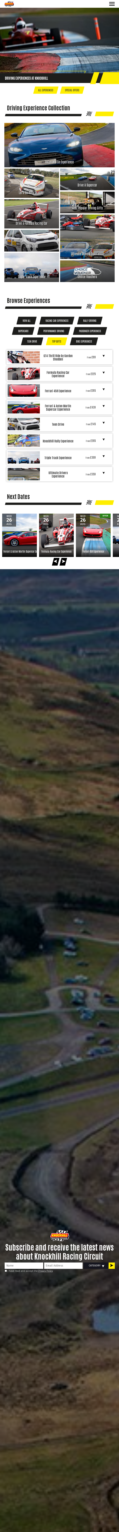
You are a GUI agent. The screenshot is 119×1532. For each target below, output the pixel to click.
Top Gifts (56, 341)
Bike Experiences (84, 341)
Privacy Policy (45, 1270)
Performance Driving (53, 330)
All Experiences (45, 90)
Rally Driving (89, 320)
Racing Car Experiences (57, 320)
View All (27, 320)
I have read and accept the (30, 1270)
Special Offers (72, 90)
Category (94, 1265)
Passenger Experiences (90, 330)
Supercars (23, 330)
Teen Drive (32, 341)
